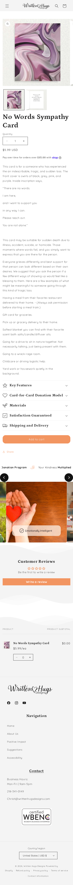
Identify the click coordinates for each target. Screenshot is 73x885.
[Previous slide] (4, 477)
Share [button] (10, 451)
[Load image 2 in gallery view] (36, 99)
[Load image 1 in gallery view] (14, 99)
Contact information (38, 876)
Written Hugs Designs (34, 866)
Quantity (7, 134)
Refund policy (23, 870)
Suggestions (15, 749)
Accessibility (14, 757)
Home (10, 725)
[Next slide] (68, 477)
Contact (36, 771)
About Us (12, 733)
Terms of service (59, 870)
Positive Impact (16, 741)
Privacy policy (40, 870)
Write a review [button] (36, 582)
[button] (7, 6)
